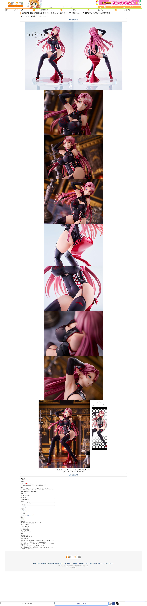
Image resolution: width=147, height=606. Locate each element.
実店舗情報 (68, 563)
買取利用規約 (97, 563)
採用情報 (75, 563)
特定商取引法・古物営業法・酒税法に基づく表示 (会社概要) (48, 563)
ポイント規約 (88, 563)
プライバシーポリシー (108, 563)
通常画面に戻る (73, 20)
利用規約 (81, 563)
